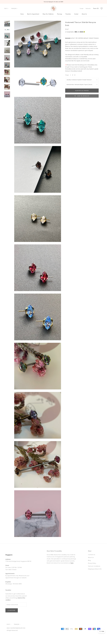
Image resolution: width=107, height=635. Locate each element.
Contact (76, 14)
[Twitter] (72, 75)
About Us (84, 14)
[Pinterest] (74, 75)
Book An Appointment (33, 14)
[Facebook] (70, 75)
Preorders (68, 14)
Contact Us (91, 554)
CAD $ (5, 8)
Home (22, 14)
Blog (89, 560)
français (13, 8)
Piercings (59, 14)
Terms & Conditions (94, 566)
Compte (81, 8)
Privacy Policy (92, 563)
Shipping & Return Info (95, 569)
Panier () (96, 8)
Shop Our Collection (48, 14)
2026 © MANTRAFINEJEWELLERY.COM (16, 628)
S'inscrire (11, 610)
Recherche (88, 8)
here (72, 563)
